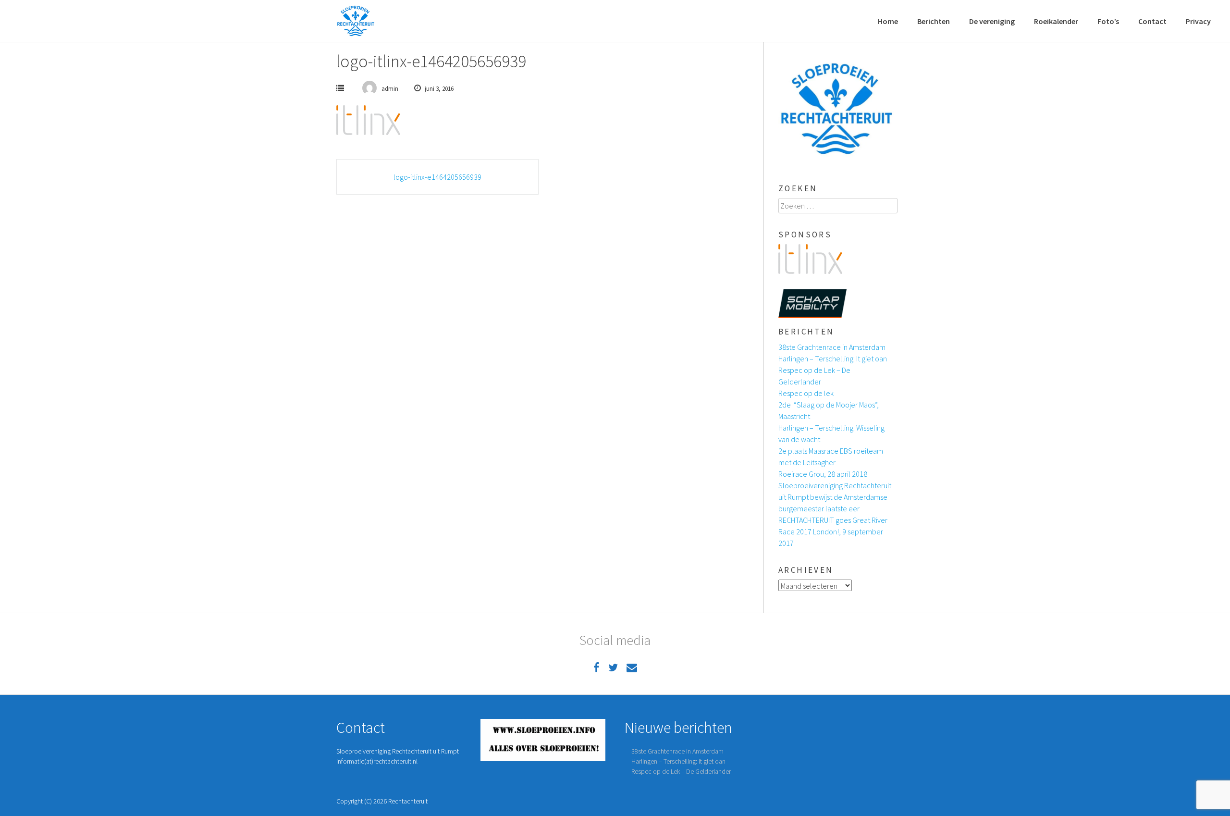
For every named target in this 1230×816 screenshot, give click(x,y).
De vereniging (992, 21)
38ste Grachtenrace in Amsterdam (832, 347)
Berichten (933, 21)
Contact (1152, 21)
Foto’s (1108, 21)
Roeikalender (1056, 21)
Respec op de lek (806, 393)
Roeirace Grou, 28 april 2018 (822, 474)
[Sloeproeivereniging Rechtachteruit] (355, 21)
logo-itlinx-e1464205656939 (437, 177)
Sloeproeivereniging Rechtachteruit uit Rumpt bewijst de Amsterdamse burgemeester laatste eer (834, 497)
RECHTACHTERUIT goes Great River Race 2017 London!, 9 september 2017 (832, 531)
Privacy (1198, 21)
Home (888, 21)
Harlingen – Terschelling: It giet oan (832, 358)
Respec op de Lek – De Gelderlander (681, 771)
